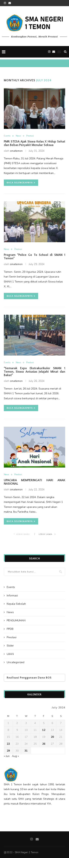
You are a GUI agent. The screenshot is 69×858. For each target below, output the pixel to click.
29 (8, 751)
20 (52, 737)
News (18, 136)
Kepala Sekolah (16, 604)
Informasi (12, 595)
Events (7, 136)
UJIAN (10, 654)
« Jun (7, 756)
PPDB (10, 629)
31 (26, 751)
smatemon (16, 151)
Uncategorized (15, 662)
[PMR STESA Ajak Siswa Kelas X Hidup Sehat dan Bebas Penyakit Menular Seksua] (34, 108)
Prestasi (30, 136)
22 (8, 744)
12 (43, 730)
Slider (10, 645)
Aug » (15, 756)
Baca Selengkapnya (20, 182)
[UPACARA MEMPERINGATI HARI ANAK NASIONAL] (34, 447)
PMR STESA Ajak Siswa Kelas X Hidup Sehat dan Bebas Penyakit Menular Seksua (34, 143)
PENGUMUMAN (16, 620)
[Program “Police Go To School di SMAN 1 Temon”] (34, 221)
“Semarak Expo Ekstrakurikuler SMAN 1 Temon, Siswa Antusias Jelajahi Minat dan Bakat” (34, 371)
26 (43, 744)
